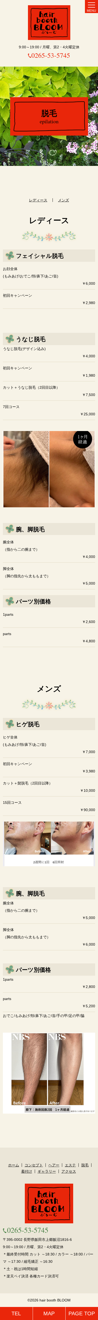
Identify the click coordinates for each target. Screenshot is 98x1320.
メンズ (63, 200)
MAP (49, 1313)
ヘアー (53, 1165)
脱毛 (85, 1165)
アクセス (68, 1171)
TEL (16, 1313)
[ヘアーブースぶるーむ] (49, 22)
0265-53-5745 (50, 55)
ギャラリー (47, 1171)
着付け (26, 1171)
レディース (38, 200)
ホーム (13, 1165)
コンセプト (34, 1165)
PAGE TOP (81, 1313)
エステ (70, 1165)
